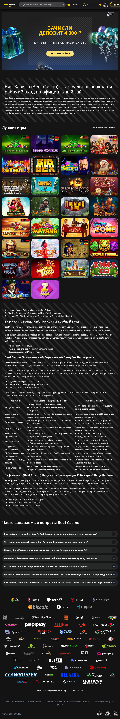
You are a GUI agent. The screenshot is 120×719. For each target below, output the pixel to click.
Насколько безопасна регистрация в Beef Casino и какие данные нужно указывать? (50, 558)
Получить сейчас (60, 53)
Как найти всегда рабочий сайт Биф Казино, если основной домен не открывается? (51, 534)
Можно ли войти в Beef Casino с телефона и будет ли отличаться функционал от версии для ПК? (58, 574)
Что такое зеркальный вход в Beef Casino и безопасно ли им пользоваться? (46, 542)
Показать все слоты (104, 127)
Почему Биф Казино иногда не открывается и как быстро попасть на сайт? (45, 550)
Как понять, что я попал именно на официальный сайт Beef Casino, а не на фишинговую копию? (58, 582)
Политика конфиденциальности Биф (51, 691)
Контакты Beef (77, 691)
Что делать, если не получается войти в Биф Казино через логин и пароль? (46, 566)
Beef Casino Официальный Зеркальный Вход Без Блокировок (33, 313)
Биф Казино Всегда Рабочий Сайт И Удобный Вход (28, 310)
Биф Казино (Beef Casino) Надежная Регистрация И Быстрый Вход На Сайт (39, 316)
